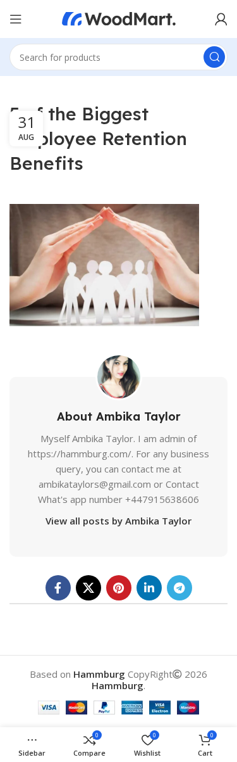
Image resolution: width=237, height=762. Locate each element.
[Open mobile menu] (15, 19)
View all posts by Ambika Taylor (118, 520)
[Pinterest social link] (118, 587)
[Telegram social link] (179, 587)
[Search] (214, 57)
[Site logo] (119, 17)
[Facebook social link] (58, 587)
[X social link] (88, 587)
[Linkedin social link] (149, 587)
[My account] (221, 19)
